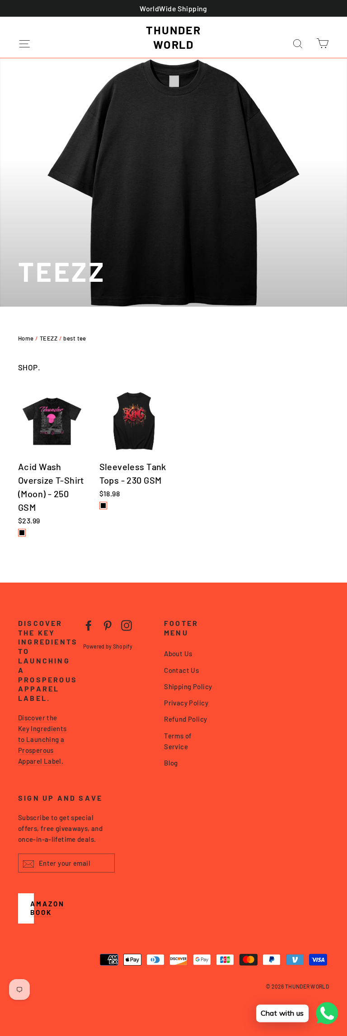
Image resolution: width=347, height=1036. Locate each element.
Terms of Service (178, 741)
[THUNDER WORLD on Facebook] (88, 625)
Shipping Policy (188, 686)
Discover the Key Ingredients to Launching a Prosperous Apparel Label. (42, 739)
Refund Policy (185, 719)
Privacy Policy (186, 703)
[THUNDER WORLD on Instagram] (126, 625)
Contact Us (181, 670)
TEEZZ (48, 338)
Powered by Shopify (107, 646)
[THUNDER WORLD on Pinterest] (107, 625)
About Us (178, 653)
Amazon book (47, 908)
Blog (171, 763)
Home (26, 338)
